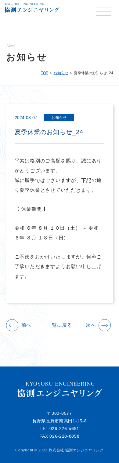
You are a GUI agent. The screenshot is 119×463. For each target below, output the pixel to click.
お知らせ (61, 73)
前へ (26, 325)
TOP (44, 73)
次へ (91, 325)
